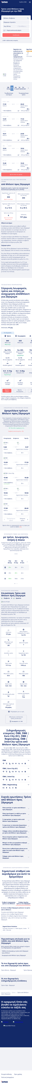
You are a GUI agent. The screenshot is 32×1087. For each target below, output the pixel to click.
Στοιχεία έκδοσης (6, 1074)
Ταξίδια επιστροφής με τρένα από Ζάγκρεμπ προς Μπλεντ (15, 952)
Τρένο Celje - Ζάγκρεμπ (8, 985)
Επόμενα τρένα (22, 519)
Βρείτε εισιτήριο (8, 199)
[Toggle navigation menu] (30, 2)
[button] (9, 26)
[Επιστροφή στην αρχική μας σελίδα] (4, 2)
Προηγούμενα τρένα (11, 519)
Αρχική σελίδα (5, 992)
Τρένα (13, 992)
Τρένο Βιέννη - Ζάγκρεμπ (8, 970)
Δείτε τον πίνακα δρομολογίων (8, 218)
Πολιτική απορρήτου (7, 1077)
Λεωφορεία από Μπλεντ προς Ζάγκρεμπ (14, 955)
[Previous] (5, 562)
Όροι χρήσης (18, 1074)
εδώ (20, 527)
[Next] (28, 88)
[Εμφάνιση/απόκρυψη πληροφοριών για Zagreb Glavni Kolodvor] (28, 928)
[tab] (8, 93)
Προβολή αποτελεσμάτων (15, 431)
